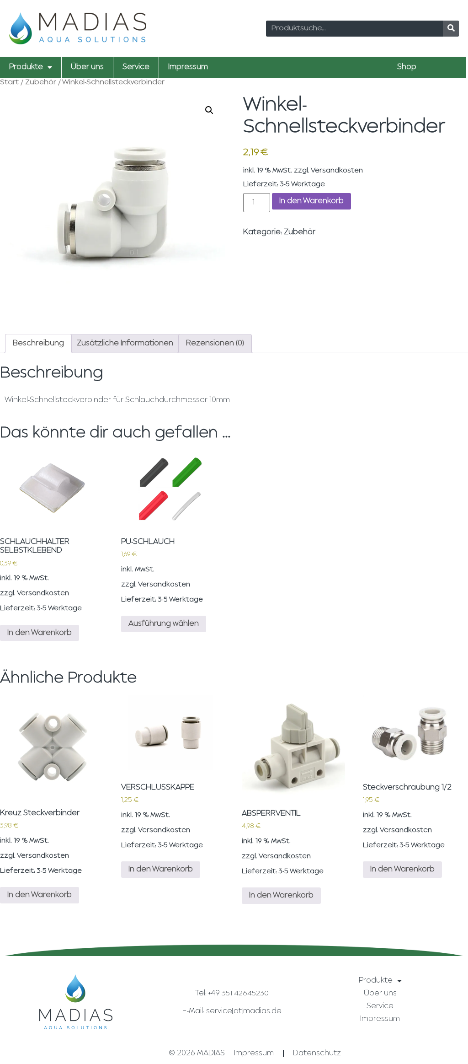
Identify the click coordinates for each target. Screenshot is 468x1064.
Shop (406, 67)
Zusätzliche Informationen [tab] (125, 343)
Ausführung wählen (163, 624)
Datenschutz (317, 1053)
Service (135, 67)
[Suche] (451, 29)
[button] (209, 110)
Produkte (26, 67)
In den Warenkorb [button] (39, 633)
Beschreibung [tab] (38, 343)
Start (9, 82)
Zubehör (40, 82)
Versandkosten (337, 170)
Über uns (87, 67)
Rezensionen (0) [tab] (215, 343)
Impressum (188, 67)
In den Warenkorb (311, 201)
